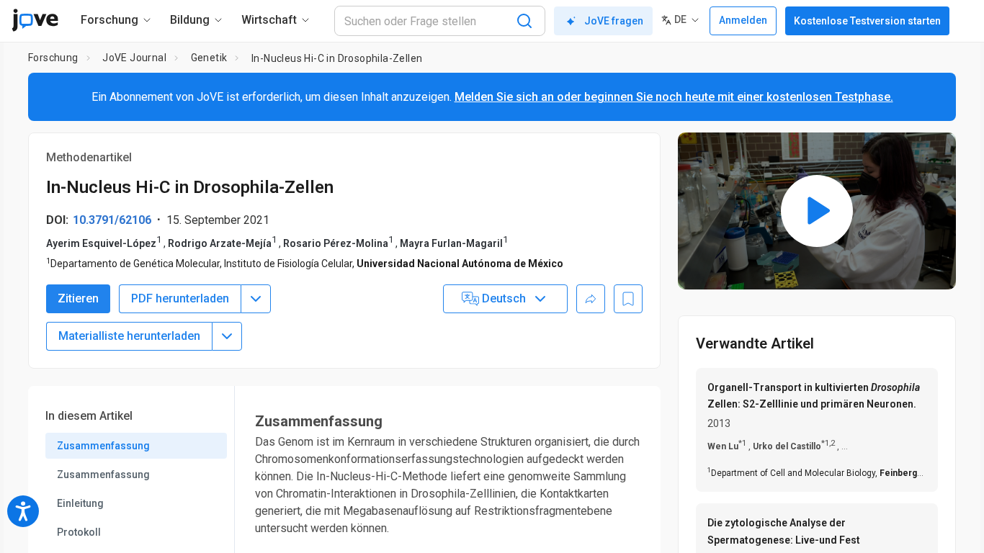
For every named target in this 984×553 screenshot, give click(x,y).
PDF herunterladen (180, 298)
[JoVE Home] (35, 20)
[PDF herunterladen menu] (256, 298)
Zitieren (78, 298)
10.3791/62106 (112, 220)
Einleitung (80, 503)
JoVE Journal (134, 57)
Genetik (209, 57)
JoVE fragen (613, 21)
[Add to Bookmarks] (628, 298)
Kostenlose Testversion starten (867, 21)
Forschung (53, 57)
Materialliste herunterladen (129, 336)
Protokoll (79, 532)
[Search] (524, 20)
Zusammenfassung (103, 445)
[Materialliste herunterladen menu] (227, 336)
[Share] (590, 298)
